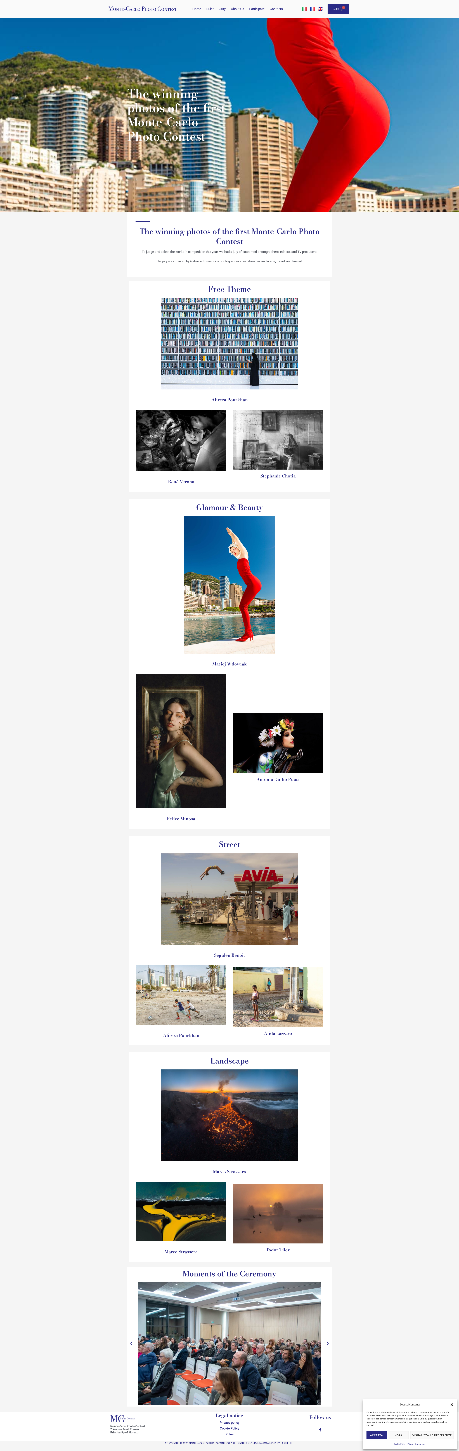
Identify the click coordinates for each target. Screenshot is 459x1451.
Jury (222, 9)
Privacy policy (230, 1422)
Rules (210, 9)
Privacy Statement (416, 1444)
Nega (398, 1435)
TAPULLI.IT (287, 1443)
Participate (257, 9)
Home (196, 9)
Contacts (276, 9)
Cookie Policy (400, 1444)
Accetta (376, 1435)
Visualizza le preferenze (432, 1435)
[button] (452, 1404)
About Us (237, 9)
